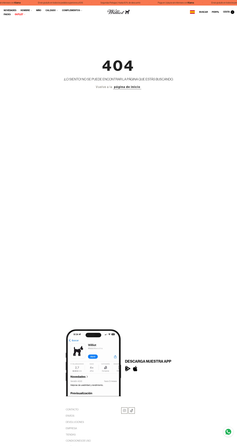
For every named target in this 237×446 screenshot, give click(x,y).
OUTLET (19, 14)
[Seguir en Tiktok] (131, 410)
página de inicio (127, 87)
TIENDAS (71, 434)
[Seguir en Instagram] (124, 410)
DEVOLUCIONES (75, 422)
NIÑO (38, 10)
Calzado (51, 10)
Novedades (10, 10)
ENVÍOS (70, 415)
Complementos (71, 10)
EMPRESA (71, 428)
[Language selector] (192, 12)
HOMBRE (25, 10)
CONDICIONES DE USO (78, 440)
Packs (7, 14)
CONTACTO (72, 409)
